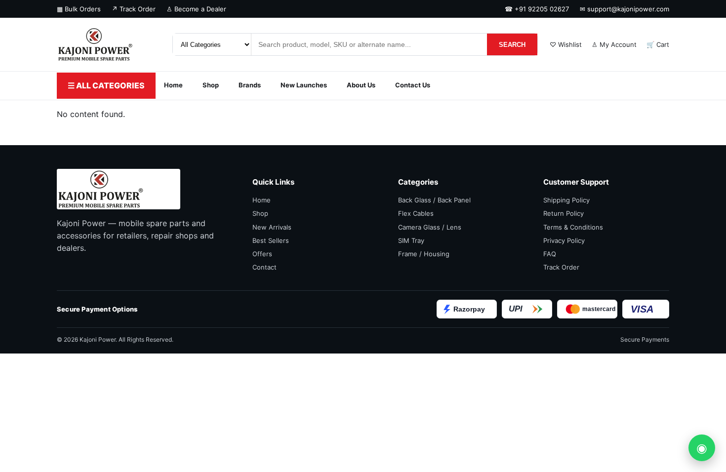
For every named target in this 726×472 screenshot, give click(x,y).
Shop (210, 85)
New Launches (304, 85)
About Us (361, 85)
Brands (250, 85)
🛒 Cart (657, 44)
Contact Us (412, 85)
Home (173, 85)
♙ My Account (614, 44)
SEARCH (512, 44)
